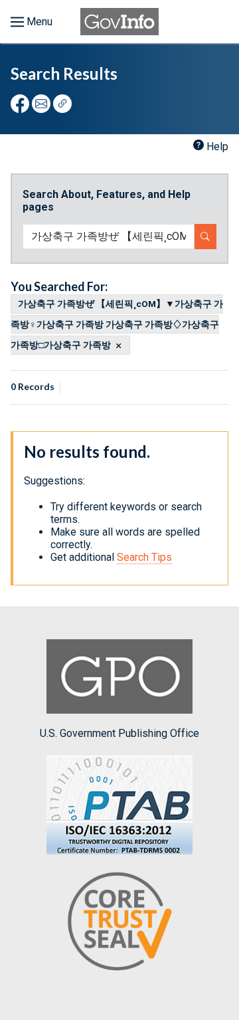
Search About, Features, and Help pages (107, 200)
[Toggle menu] (31, 22)
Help (217, 146)
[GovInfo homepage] (119, 21)
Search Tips (144, 557)
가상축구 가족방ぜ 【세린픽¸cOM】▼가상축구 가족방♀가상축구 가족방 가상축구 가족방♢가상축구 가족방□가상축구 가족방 (117, 324)
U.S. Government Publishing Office (119, 733)
